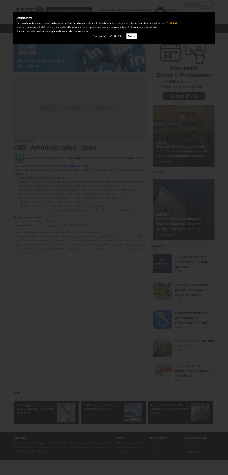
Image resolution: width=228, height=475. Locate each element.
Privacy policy (99, 36)
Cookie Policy (172, 23)
